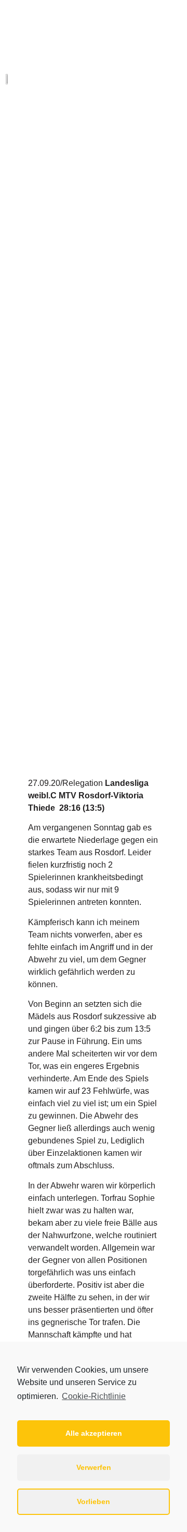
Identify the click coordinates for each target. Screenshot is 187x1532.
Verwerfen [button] (93, 1467)
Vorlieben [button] (93, 1501)
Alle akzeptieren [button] (93, 1433)
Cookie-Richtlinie (94, 1396)
